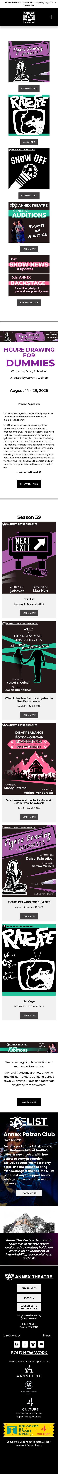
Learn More (29, 249)
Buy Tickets (29, 1288)
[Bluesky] (33, 1344)
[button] (55, 2)
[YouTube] (41, 1344)
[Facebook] (25, 1344)
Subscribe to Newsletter (29, 1307)
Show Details (29, 89)
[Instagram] (17, 1344)
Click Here (29, 142)
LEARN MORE (29, 1102)
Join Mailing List (29, 303)
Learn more (29, 1193)
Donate (29, 1298)
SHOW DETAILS (29, 484)
